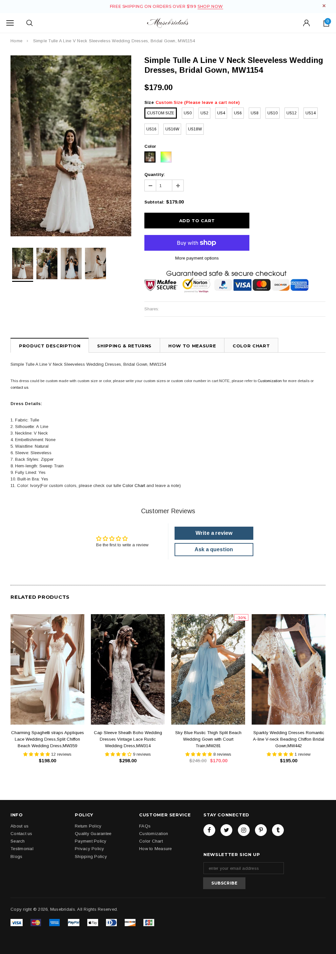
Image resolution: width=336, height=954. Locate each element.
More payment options (197, 258)
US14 (310, 113)
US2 (204, 113)
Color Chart (133, 485)
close (324, 5)
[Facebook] (209, 830)
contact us (19, 387)
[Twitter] (226, 830)
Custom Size (160, 113)
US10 (272, 113)
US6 (238, 113)
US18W (195, 129)
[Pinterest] (261, 830)
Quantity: (154, 174)
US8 (255, 113)
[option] (70, 145)
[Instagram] (244, 830)
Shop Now (210, 6)
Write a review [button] (214, 533)
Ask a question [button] (214, 549)
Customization (270, 381)
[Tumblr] (278, 830)
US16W (172, 129)
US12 (291, 113)
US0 (188, 113)
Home (16, 40)
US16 (151, 129)
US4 (221, 113)
